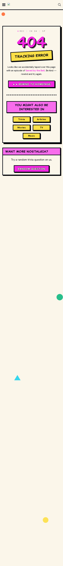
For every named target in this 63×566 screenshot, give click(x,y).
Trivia (21, 119)
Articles (41, 119)
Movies (21, 127)
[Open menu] (4, 5)
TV (41, 127)
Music (31, 135)
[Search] (59, 4)
